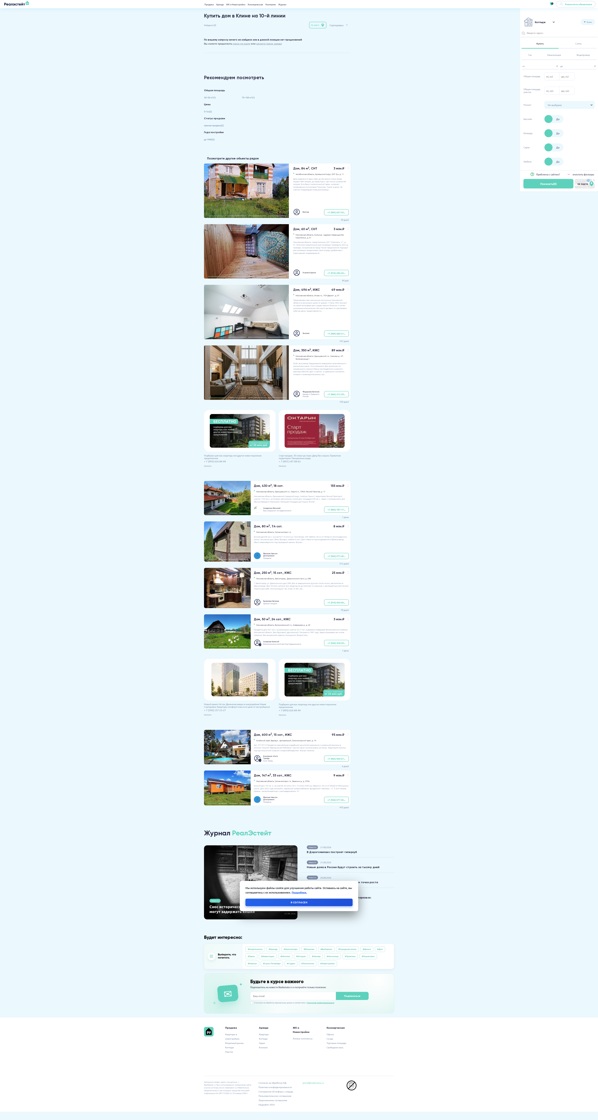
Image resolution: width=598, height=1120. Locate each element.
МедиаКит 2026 (267, 1104)
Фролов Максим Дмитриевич (270, 554)
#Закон (251, 956)
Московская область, (305, 235)
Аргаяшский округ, (323, 174)
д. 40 (308, 625)
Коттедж (229, 1047)
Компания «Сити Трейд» (270, 757)
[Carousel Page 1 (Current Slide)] (217, 215)
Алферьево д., (299, 625)
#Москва (316, 956)
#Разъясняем (368, 956)
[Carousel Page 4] (277, 215)
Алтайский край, (263, 740)
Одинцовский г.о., (322, 356)
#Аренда (273, 949)
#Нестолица (333, 956)
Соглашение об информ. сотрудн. (276, 1091)
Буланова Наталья (271, 601)
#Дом (380, 949)
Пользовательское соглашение (275, 1095)
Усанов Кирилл (309, 272)
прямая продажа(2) (214, 125)
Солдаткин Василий (271, 508)
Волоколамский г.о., (283, 625)
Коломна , (318, 235)
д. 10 (314, 740)
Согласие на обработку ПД (272, 1082)
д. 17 (323, 491)
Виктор (306, 212)
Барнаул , (275, 740)
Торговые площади (336, 1043)
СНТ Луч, (335, 174)
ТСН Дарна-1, (329, 295)
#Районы (252, 963)
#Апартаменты (255, 949)
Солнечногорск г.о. (283, 532)
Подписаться (352, 995)
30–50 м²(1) (210, 97)
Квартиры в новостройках (232, 1036)
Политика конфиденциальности (275, 1087)
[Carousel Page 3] (257, 215)
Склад (330, 1038)
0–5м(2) (208, 111)
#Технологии (307, 963)
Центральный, (285, 740)
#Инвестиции (267, 956)
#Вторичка (309, 949)
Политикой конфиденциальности (320, 1002)
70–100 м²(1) (248, 97)
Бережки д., (297, 781)
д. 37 (337, 295)
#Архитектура (290, 949)
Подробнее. (299, 892)
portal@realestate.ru (313, 1082)
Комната (263, 1047)
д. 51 (309, 237)
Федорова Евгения (311, 391)
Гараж (262, 1043)
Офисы (330, 1034)
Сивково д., (335, 356)
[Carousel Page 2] (237, 215)
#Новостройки (327, 963)
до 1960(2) (209, 139)
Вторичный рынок (234, 1043)
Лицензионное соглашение (273, 1100)
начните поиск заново (269, 43)
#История (301, 956)
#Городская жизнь (347, 949)
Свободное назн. (335, 1047)
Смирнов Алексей (271, 641)
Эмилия (306, 333)
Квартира (263, 1034)
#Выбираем (326, 949)
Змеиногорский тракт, (301, 740)
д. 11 (342, 174)
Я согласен (299, 902)
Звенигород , (280, 578)
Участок (229, 1051)
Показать (548, 183)
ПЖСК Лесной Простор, (310, 491)
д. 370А (306, 781)
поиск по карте (241, 43)
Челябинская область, (305, 174)
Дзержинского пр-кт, (296, 578)
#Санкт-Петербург (272, 963)
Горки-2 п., (295, 491)
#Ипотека (285, 956)
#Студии (291, 963)
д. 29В (308, 578)
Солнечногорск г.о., (283, 781)
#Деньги (367, 949)
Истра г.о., (318, 295)
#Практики (350, 956)
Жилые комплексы (303, 1038)
